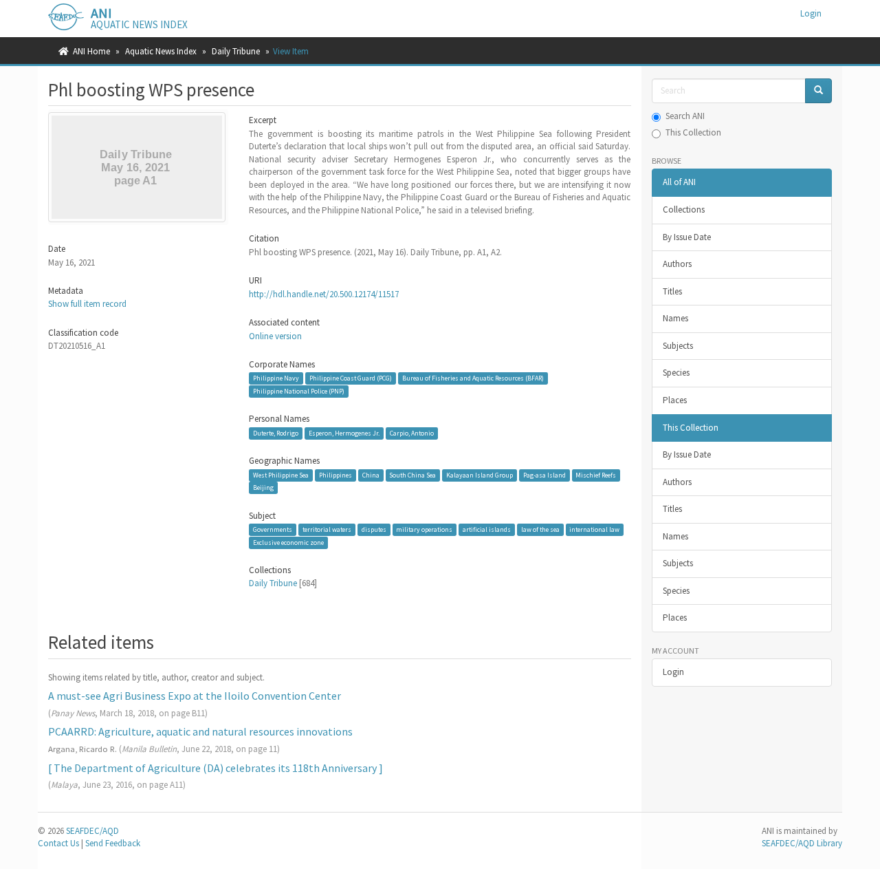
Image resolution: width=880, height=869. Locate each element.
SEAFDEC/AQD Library (802, 843)
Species (676, 372)
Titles (672, 291)
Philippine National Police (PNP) (298, 391)
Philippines (335, 475)
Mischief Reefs (595, 475)
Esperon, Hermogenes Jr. (344, 433)
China (371, 475)
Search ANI (685, 116)
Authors (677, 264)
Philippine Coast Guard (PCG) (350, 378)
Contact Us (58, 843)
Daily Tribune (236, 51)
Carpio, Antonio (412, 433)
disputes (374, 529)
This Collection (693, 132)
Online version (275, 336)
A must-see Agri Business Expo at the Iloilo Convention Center (194, 695)
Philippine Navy (276, 378)
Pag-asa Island (544, 475)
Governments (272, 529)
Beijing (263, 487)
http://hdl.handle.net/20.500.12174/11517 (324, 294)
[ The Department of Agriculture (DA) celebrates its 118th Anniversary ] (215, 768)
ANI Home (91, 51)
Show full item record (87, 304)
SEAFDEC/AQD (92, 831)
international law (594, 529)
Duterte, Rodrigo (275, 433)
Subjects (678, 346)
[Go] (818, 91)
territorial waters (326, 529)
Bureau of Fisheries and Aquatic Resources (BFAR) (473, 378)
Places (675, 400)
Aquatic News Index (161, 51)
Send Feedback (112, 843)
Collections (684, 209)
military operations (424, 529)
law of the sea (540, 529)
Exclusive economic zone (288, 542)
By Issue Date (687, 237)
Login (673, 672)
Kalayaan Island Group (479, 475)
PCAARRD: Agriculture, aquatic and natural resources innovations (200, 731)
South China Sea (412, 475)
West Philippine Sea (281, 475)
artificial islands (487, 529)
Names (675, 318)
